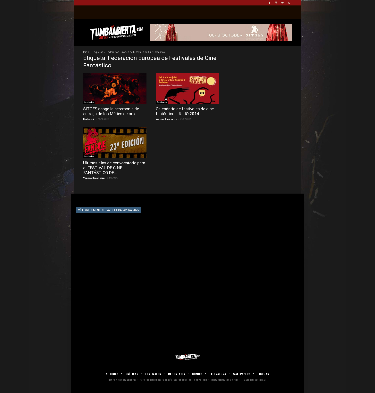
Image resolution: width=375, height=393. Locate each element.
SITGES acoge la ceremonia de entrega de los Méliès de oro (111, 111)
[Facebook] (269, 2)
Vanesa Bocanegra (166, 118)
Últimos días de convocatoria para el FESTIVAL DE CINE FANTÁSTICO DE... (114, 168)
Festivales (89, 102)
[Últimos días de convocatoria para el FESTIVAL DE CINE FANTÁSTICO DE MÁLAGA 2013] (114, 142)
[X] (289, 2)
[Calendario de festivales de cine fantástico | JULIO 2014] (187, 88)
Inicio (86, 52)
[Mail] (282, 2)
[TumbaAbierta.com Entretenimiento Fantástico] (187, 357)
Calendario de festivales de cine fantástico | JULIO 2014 (185, 111)
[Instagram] (276, 2)
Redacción (89, 118)
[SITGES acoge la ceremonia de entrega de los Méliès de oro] (114, 88)
